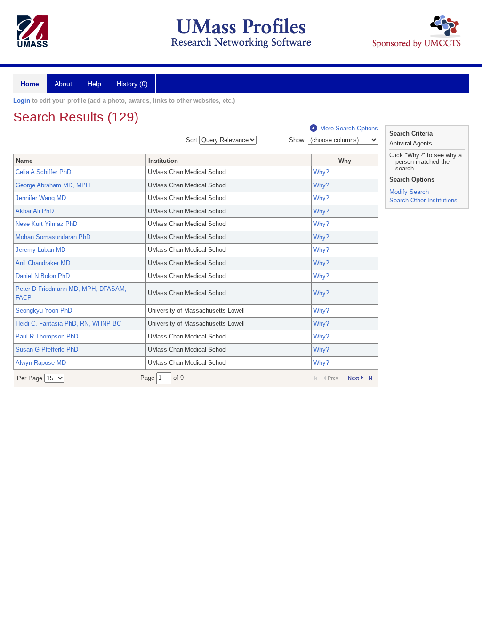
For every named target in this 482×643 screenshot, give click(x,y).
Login (21, 100)
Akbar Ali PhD (35, 211)
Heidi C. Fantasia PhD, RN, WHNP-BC (68, 323)
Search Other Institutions (423, 200)
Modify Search (409, 191)
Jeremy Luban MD (40, 249)
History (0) (132, 84)
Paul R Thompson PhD (47, 336)
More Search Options (349, 128)
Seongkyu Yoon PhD (44, 310)
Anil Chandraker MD (43, 262)
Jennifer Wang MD (41, 197)
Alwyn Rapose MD (41, 362)
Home (30, 84)
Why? (321, 172)
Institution (163, 160)
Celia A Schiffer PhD (43, 172)
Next (353, 378)
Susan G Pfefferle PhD (47, 349)
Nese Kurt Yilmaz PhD (46, 223)
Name (24, 160)
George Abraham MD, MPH (53, 185)
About (63, 84)
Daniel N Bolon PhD (43, 276)
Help (94, 84)
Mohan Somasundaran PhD (53, 237)
